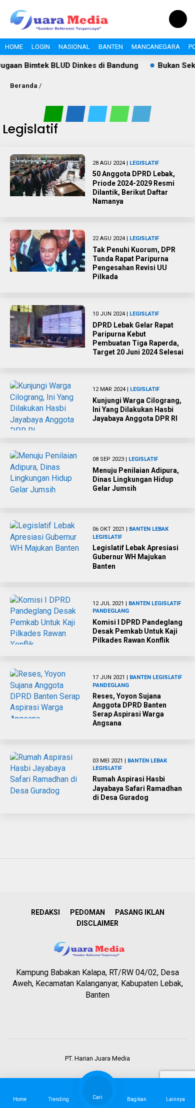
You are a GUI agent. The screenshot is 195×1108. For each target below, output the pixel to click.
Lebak (160, 529)
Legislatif (144, 163)
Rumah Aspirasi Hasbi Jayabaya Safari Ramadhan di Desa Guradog (137, 788)
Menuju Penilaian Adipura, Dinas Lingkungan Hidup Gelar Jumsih (135, 479)
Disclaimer (97, 923)
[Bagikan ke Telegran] (142, 113)
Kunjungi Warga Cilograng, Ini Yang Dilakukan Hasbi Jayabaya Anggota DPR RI (137, 409)
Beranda (24, 85)
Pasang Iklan (139, 912)
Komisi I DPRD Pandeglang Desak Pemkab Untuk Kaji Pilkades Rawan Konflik (137, 631)
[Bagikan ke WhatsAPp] (121, 113)
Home (14, 46)
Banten (110, 46)
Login (41, 46)
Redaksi (45, 912)
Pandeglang (110, 611)
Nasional (74, 46)
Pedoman (87, 912)
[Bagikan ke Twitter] (99, 113)
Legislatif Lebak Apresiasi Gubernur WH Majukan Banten (135, 557)
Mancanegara (156, 46)
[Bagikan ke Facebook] (77, 113)
